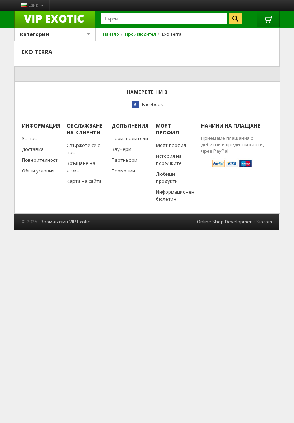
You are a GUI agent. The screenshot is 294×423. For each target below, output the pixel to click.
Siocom (264, 221)
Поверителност (40, 160)
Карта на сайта (84, 181)
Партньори (124, 160)
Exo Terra (171, 34)
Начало (111, 34)
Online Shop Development (225, 221)
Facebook (152, 104)
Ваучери (121, 149)
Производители (130, 138)
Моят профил (171, 145)
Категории (34, 34)
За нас (29, 138)
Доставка (33, 149)
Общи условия (38, 170)
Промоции (123, 170)
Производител (140, 34)
